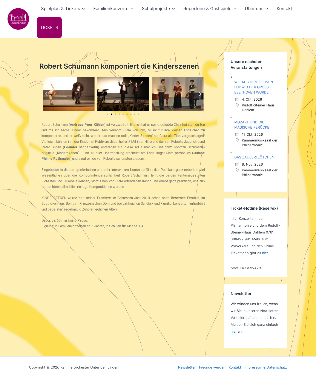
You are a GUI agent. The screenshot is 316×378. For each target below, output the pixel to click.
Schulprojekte (156, 8)
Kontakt (284, 8)
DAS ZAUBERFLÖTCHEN (254, 157)
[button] (82, 8)
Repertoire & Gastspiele (207, 8)
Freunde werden (212, 367)
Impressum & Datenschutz (266, 367)
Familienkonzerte (111, 8)
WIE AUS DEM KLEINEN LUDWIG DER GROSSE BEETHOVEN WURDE (253, 87)
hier (265, 253)
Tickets (49, 27)
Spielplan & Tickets (60, 8)
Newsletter (187, 367)
